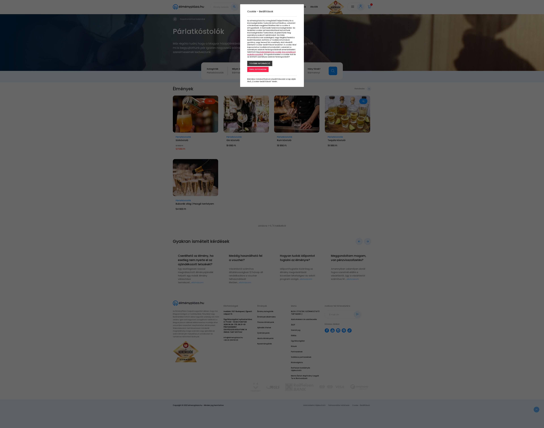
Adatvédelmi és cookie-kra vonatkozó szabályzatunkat (271, 53)
